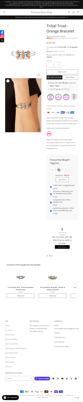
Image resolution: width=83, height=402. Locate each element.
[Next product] (75, 284)
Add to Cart (20, 296)
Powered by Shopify (29, 395)
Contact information (42, 397)
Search (7, 326)
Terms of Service (10, 357)
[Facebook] (2, 32)
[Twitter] (2, 40)
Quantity (49, 60)
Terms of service (59, 395)
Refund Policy (9, 335)
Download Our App (11, 353)
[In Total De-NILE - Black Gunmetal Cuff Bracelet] (21, 277)
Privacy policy (49, 395)
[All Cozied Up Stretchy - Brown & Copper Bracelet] (53, 277)
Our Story (8, 330)
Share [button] (51, 256)
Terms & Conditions (11, 339)
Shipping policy (70, 395)
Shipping (49, 51)
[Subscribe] (31, 378)
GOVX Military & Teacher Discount (16, 348)
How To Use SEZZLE (11, 344)
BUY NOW (62, 180)
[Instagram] (2, 36)
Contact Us (8, 366)
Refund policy (9, 362)
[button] (4, 12)
